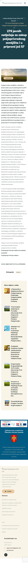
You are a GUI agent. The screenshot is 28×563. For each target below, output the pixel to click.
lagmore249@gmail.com (14, 548)
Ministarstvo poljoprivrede (9, 500)
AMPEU (4, 532)
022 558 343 (10, 550)
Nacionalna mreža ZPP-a (8, 511)
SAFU (3, 522)
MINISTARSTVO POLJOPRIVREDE (15, 264)
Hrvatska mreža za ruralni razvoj (10, 525)
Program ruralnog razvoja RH (9, 529)
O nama (9, 491)
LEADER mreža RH (6, 508)
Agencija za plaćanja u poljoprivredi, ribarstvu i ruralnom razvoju (12, 504)
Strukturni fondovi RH (7, 515)
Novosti (18, 272)
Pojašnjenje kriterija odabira (10, 255)
